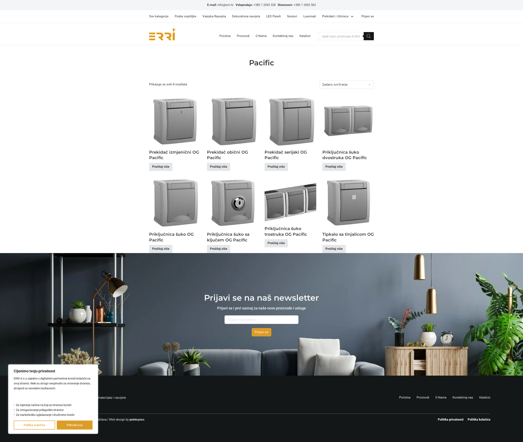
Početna (225, 36)
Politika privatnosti (451, 419)
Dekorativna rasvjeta (246, 16)
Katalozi (305, 36)
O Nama (261, 36)
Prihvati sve (75, 425)
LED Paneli (273, 16)
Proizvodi (243, 36)
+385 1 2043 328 (264, 5)
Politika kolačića (34, 425)
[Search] (369, 36)
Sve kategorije (159, 16)
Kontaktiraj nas (283, 36)
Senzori (292, 16)
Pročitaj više (160, 167)
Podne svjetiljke (185, 16)
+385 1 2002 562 (305, 5)
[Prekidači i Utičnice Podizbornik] (352, 16)
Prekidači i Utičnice (335, 16)
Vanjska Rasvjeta (214, 16)
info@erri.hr (226, 5)
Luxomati (309, 16)
